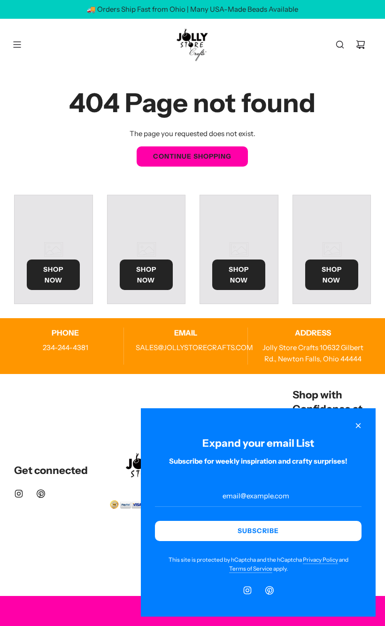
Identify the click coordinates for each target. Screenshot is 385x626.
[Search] (340, 44)
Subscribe (258, 531)
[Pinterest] (41, 493)
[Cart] (360, 44)
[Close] (358, 425)
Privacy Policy (320, 559)
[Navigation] (17, 44)
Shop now (53, 274)
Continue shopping (192, 156)
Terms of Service (250, 568)
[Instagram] (18, 493)
